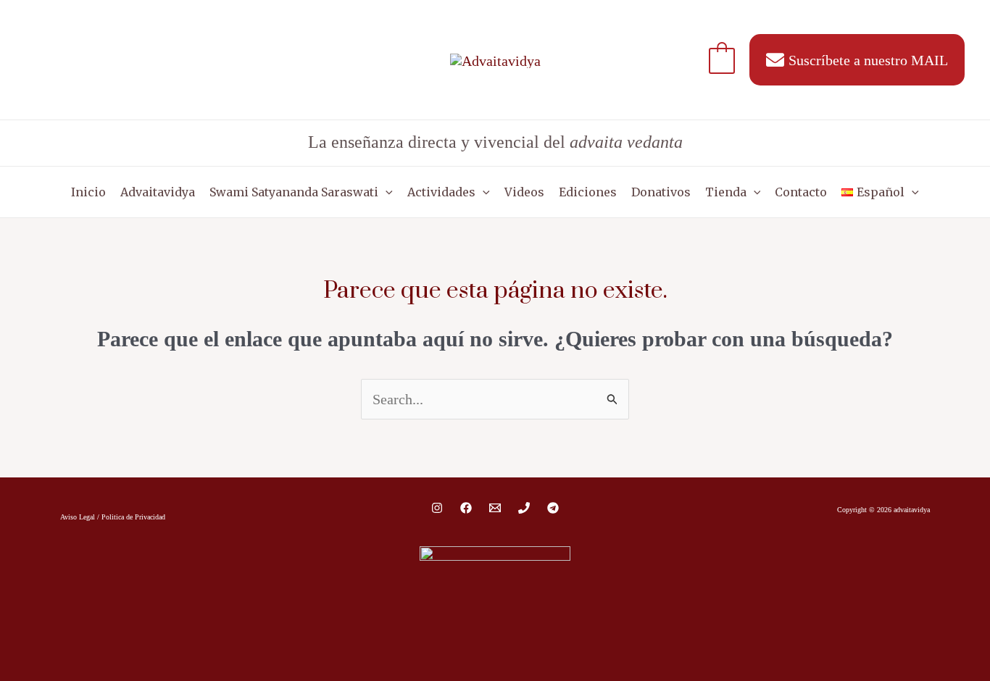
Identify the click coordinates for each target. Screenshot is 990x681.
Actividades (441, 192)
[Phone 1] (524, 508)
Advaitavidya (157, 192)
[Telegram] (553, 508)
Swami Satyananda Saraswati (293, 192)
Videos (524, 192)
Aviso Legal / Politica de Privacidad (112, 517)
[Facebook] (466, 508)
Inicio (88, 192)
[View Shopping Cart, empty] (722, 59)
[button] (385, 192)
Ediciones (588, 192)
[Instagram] (437, 508)
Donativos (661, 192)
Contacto (801, 192)
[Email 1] (495, 508)
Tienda (725, 192)
